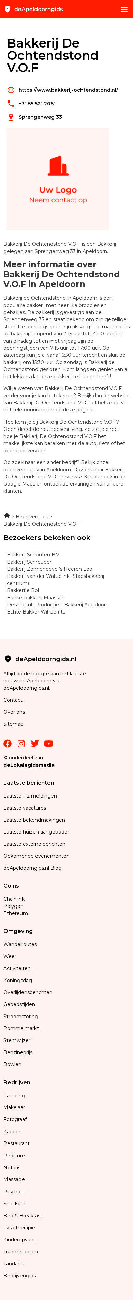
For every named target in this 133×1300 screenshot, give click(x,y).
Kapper (12, 1132)
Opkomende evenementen (36, 856)
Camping (15, 1096)
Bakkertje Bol (23, 590)
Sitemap (14, 724)
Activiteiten (17, 968)
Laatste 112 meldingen (30, 796)
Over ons (14, 712)
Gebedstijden (19, 1004)
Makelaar (14, 1107)
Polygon (13, 906)
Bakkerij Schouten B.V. (33, 555)
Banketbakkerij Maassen (36, 597)
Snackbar (14, 1204)
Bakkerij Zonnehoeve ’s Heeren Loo (49, 569)
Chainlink (14, 899)
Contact (13, 700)
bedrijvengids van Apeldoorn (37, 469)
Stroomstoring (20, 1016)
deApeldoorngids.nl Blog (32, 868)
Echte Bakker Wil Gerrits (36, 612)
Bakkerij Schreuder (29, 562)
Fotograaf (15, 1119)
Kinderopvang (20, 1240)
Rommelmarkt (21, 1028)
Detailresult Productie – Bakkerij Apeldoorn (58, 605)
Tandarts (13, 1264)
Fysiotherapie (19, 1228)
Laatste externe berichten (34, 844)
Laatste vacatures (24, 808)
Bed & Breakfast (22, 1216)
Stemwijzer (16, 1040)
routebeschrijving (61, 429)
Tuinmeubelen (20, 1252)
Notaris (11, 1168)
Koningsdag (17, 980)
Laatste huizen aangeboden (37, 832)
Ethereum (15, 913)
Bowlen (12, 1064)
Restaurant (16, 1143)
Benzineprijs (17, 1052)
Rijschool (14, 1192)
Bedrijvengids (19, 1275)
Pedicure (14, 1156)
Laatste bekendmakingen (34, 820)
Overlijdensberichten (28, 992)
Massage (14, 1179)
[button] (124, 9)
